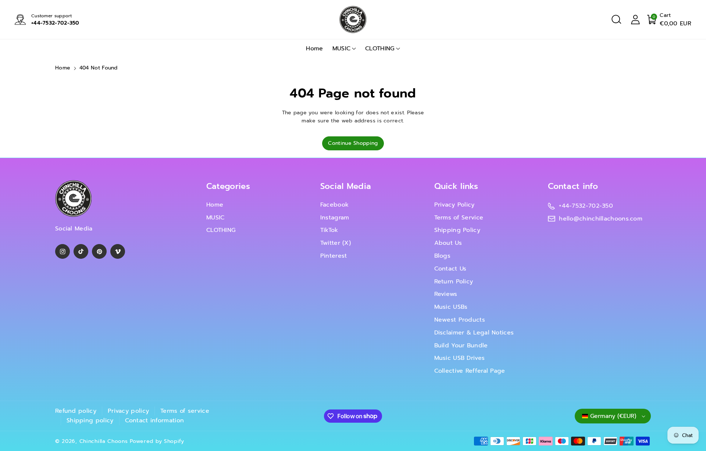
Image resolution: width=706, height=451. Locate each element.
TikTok (329, 230)
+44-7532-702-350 (55, 23)
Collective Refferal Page (469, 370)
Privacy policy (128, 411)
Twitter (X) (335, 243)
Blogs (442, 255)
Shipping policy (90, 420)
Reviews (445, 294)
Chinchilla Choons (103, 441)
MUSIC (341, 48)
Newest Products (459, 319)
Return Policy (453, 281)
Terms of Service (459, 217)
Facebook (334, 204)
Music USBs (451, 307)
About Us (448, 243)
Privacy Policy (454, 204)
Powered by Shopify (157, 441)
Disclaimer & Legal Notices (474, 332)
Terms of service (184, 411)
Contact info (573, 186)
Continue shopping (353, 143)
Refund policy (75, 411)
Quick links (456, 186)
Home (62, 68)
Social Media (345, 186)
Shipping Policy (457, 230)
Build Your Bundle (461, 345)
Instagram (334, 217)
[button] (616, 19)
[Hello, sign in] (635, 19)
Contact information (154, 420)
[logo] (73, 198)
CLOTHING (379, 48)
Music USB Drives (459, 358)
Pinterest (333, 255)
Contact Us (450, 268)
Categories (228, 186)
